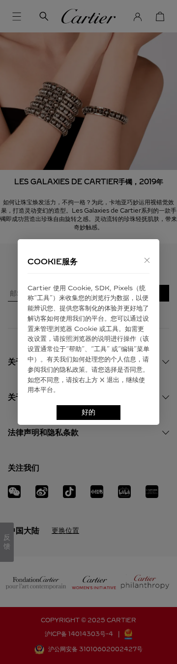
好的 (88, 412)
